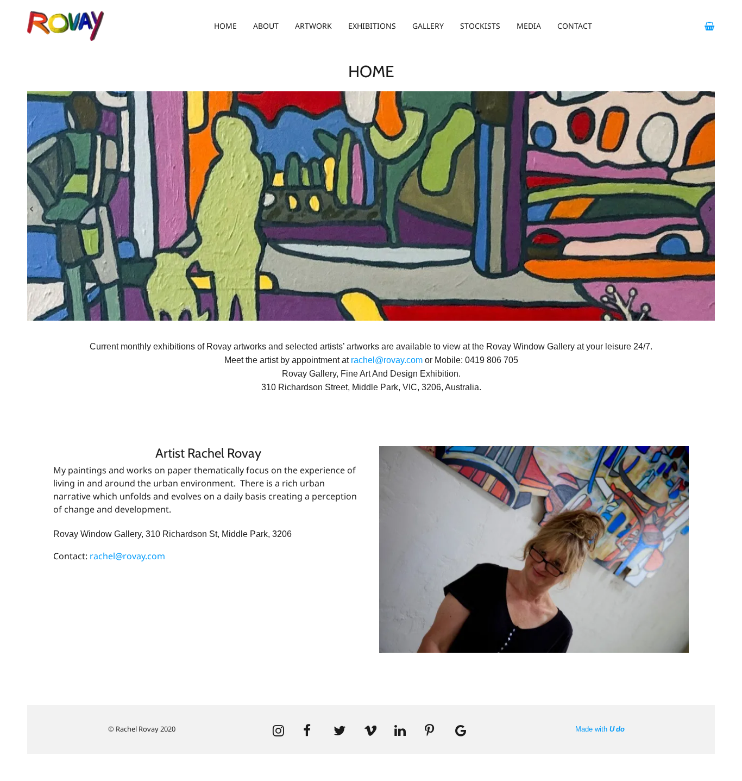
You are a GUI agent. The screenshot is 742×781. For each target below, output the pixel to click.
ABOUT (266, 26)
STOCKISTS (480, 26)
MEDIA (529, 26)
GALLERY (428, 26)
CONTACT (574, 26)
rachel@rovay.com (387, 360)
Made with (600, 729)
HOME (225, 26)
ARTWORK (313, 26)
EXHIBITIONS (372, 26)
